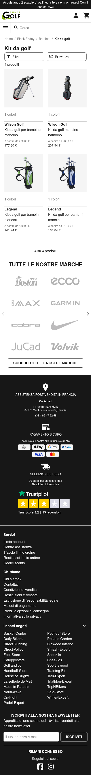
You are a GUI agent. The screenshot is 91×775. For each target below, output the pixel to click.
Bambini (44, 38)
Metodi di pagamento (20, 605)
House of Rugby (16, 675)
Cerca (24, 27)
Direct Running (15, 643)
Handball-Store (15, 670)
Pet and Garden (59, 638)
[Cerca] (16, 27)
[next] (88, 314)
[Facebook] (40, 767)
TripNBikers (56, 686)
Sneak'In (54, 654)
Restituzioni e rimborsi (21, 594)
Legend (10, 209)
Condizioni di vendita (20, 589)
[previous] (3, 314)
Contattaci (45, 401)
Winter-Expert (57, 697)
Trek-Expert (56, 675)
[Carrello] (86, 15)
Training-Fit (56, 670)
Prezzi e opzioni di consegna (26, 610)
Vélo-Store (55, 691)
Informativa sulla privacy (22, 616)
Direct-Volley (13, 649)
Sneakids (54, 659)
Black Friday (25, 38)
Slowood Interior (60, 643)
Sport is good (57, 665)
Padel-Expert (14, 702)
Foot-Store (12, 654)
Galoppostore (14, 659)
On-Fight (10, 697)
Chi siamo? (12, 578)
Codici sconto (14, 562)
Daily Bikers (13, 638)
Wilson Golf (14, 124)
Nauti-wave (12, 691)
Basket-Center (15, 633)
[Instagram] (50, 767)
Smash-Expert (58, 649)
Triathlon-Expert (59, 681)
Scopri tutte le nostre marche (45, 362)
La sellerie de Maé (18, 681)
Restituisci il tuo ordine (45, 484)
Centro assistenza (18, 546)
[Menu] (5, 27)
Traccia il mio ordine (19, 552)
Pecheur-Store (58, 633)
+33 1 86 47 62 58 (46, 415)
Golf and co (12, 665)
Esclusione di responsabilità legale (31, 600)
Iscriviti (74, 736)
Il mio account (14, 541)
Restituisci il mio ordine (22, 557)
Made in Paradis (16, 686)
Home (8, 38)
